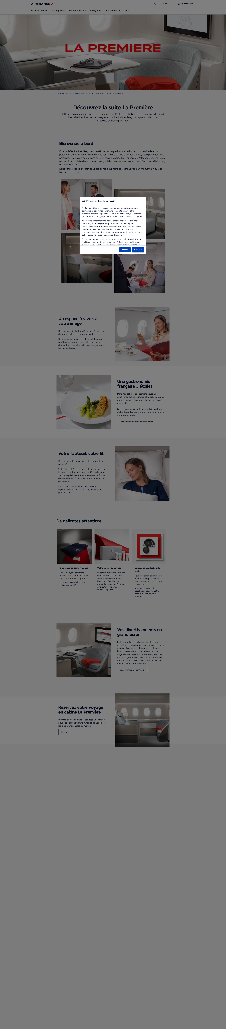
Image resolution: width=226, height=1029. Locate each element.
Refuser (125, 250)
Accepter (138, 250)
